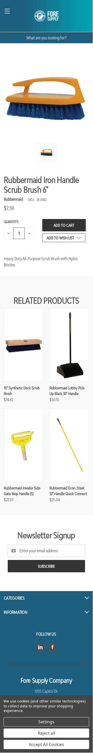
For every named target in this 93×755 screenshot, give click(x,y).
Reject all (46, 733)
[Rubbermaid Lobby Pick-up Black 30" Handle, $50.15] (69, 345)
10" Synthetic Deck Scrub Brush (22, 390)
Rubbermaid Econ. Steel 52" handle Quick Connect (68, 491)
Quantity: (11, 222)
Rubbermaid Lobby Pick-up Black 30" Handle (67, 390)
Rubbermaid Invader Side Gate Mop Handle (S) (22, 491)
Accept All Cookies (46, 744)
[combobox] (46, 37)
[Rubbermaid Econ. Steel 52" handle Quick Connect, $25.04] (69, 445)
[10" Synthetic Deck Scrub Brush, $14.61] (23, 345)
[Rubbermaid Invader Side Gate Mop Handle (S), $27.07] (23, 445)
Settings (46, 722)
